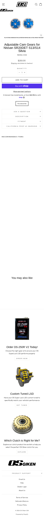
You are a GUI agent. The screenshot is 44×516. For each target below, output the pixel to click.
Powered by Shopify (22, 514)
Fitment (22, 121)
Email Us (22, 479)
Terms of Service (22, 497)
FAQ (21, 483)
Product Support (21, 473)
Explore (22, 452)
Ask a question (22, 111)
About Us (22, 490)
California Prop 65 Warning (22, 126)
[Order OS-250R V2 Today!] (22, 329)
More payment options (22, 91)
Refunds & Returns (22, 501)
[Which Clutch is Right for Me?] (22, 424)
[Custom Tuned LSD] (22, 377)
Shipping (14, 63)
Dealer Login (22, 487)
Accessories (21, 103)
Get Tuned (22, 405)
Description (22, 116)
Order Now (22, 358)
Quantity (22, 68)
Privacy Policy (22, 505)
